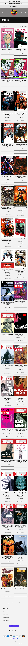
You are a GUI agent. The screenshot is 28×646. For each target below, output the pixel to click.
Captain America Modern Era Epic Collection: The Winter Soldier (7, 145)
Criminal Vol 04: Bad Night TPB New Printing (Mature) (21, 430)
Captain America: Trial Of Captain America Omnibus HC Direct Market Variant (20, 270)
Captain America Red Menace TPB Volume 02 (20, 177)
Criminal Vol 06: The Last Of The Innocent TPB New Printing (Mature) (20, 461)
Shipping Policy (6, 617)
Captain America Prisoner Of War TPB (20, 145)
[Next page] (19, 602)
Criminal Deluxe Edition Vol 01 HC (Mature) (21, 302)
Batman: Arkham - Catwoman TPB (20, 50)
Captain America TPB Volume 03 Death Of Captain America (7, 240)
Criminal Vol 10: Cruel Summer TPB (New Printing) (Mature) (21, 526)
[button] (2, 12)
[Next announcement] (25, 6)
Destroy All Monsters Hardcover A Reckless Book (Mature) (7, 589)
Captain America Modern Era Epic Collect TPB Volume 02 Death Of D (7, 113)
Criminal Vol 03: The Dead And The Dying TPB (7, 430)
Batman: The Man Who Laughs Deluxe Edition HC (7, 81)
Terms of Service (6, 620)
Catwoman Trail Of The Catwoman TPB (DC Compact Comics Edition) (7, 303)
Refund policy (22, 641)
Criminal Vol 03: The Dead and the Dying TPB (20, 398)
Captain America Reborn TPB (7, 176)
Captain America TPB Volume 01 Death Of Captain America (7, 208)
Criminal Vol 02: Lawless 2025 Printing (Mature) (7, 366)
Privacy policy (8, 643)
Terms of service (14, 643)
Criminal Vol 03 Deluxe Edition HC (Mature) (21, 366)
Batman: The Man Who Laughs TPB (20, 81)
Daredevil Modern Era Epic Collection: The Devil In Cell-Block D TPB (7, 557)
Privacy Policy (5, 611)
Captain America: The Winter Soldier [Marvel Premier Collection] (7, 271)
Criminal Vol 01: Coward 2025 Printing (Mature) (7, 335)
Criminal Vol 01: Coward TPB (20, 334)
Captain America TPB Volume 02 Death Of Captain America (20, 208)
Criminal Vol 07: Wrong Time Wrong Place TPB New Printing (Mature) (7, 494)
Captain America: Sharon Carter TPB (20, 239)
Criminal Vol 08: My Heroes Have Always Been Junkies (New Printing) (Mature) (20, 494)
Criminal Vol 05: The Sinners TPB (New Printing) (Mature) (7, 461)
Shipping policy (20, 643)
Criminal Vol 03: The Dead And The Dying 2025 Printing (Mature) (7, 398)
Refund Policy (5, 614)
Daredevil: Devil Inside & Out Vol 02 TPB (20, 557)
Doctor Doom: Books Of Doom (20, 588)
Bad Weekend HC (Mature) (7, 49)
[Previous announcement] (2, 6)
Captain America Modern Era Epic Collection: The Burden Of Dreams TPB (21, 113)
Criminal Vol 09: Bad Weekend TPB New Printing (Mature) (7, 526)
